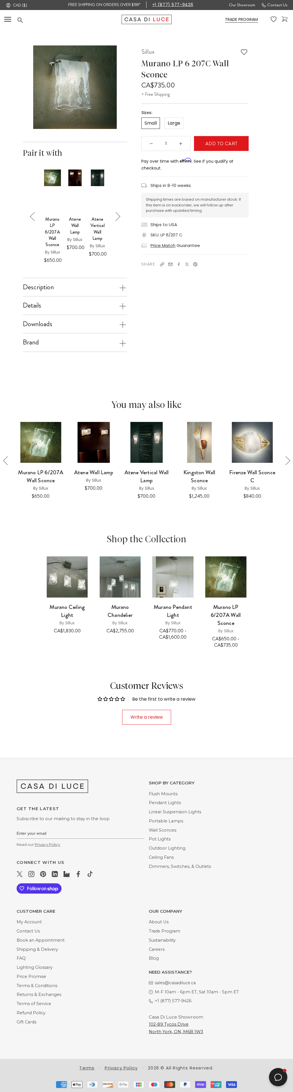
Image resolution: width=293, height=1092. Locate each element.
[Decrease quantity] (151, 143)
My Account (29, 921)
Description (38, 287)
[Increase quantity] (181, 143)
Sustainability (162, 940)
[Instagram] (31, 873)
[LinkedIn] (55, 873)
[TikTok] (90, 873)
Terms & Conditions (37, 985)
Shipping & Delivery (37, 949)
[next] (122, 87)
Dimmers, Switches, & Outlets (180, 866)
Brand (31, 342)
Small (150, 123)
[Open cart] (285, 19)
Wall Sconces (162, 830)
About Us (159, 921)
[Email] (170, 264)
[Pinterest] (195, 264)
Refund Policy (31, 1012)
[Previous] (34, 216)
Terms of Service (34, 1003)
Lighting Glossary (35, 967)
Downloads (37, 324)
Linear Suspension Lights (175, 811)
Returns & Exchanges (39, 994)
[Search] (69, 20)
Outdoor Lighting (167, 848)
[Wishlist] (274, 19)
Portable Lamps (166, 821)
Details (32, 305)
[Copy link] (162, 264)
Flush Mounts (163, 793)
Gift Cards (26, 1022)
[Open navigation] (7, 19)
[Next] (115, 216)
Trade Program (164, 931)
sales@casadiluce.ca (175, 982)
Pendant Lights (165, 802)
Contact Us (277, 5)
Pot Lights (160, 839)
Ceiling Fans (161, 857)
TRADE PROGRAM (241, 19)
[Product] (67, 576)
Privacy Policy (47, 844)
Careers (157, 949)
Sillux (148, 51)
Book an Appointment (41, 940)
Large (174, 123)
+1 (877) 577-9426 (172, 4)
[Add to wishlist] (244, 52)
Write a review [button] (146, 717)
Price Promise (31, 976)
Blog (154, 958)
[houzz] (67, 873)
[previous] (27, 87)
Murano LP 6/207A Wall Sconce (52, 232)
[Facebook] (179, 264)
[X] (187, 264)
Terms (86, 1068)
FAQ (21, 958)
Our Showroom (242, 5)
